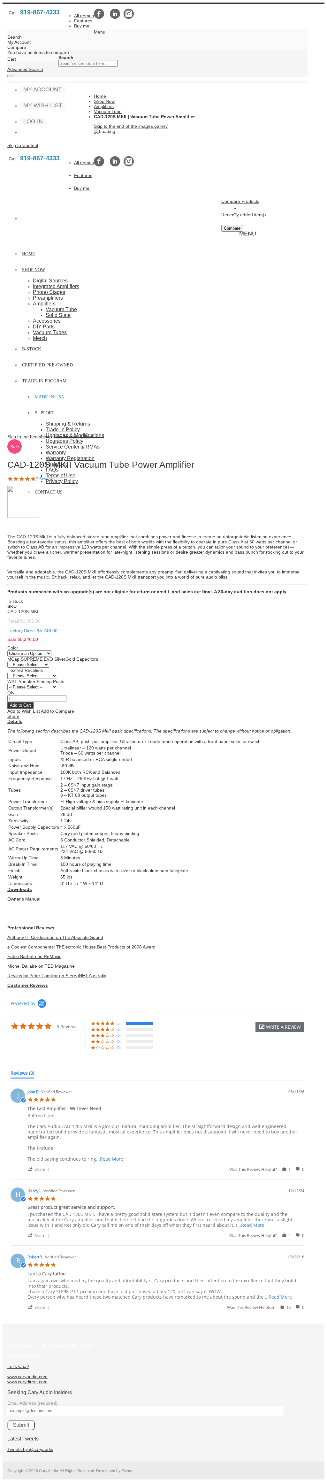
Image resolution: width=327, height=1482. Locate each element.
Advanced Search (25, 69)
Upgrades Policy (64, 441)
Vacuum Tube (108, 111)
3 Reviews (45, 478)
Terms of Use (60, 475)
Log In (33, 121)
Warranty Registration (70, 458)
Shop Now (104, 101)
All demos (84, 15)
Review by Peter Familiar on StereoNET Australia (56, 975)
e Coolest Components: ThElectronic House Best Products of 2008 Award (81, 946)
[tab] (22, 1074)
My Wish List (42, 105)
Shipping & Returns (68, 423)
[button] (24, 711)
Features (83, 20)
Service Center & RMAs (73, 446)
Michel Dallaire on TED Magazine (41, 966)
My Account (42, 89)
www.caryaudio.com (27, 1376)
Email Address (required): (33, 1403)
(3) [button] (118, 1023)
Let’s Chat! (18, 1366)
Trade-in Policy (63, 429)
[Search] (9, 76)
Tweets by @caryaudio (30, 1449)
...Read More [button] (109, 1159)
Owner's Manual (23, 899)
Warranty (56, 452)
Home (100, 96)
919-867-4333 (38, 12)
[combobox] (88, 63)
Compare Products (240, 201)
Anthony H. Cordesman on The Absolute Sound (55, 937)
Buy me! (82, 25)
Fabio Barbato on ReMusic (34, 956)
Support (44, 413)
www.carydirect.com (27, 1381)
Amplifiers (104, 106)
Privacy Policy (62, 481)
